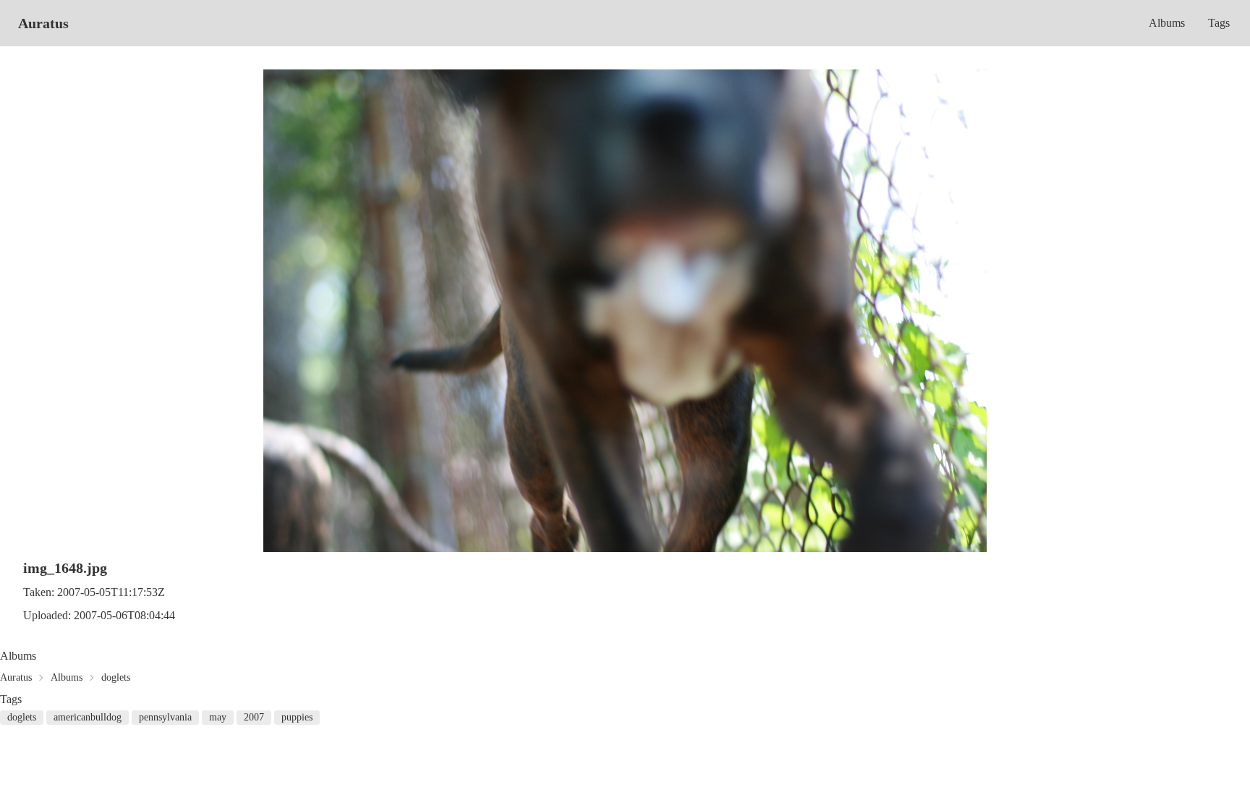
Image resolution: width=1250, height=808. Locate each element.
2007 (254, 717)
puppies (296, 717)
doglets (115, 677)
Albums (1167, 23)
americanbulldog (88, 717)
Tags (1219, 23)
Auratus (43, 23)
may (217, 717)
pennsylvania (165, 717)
